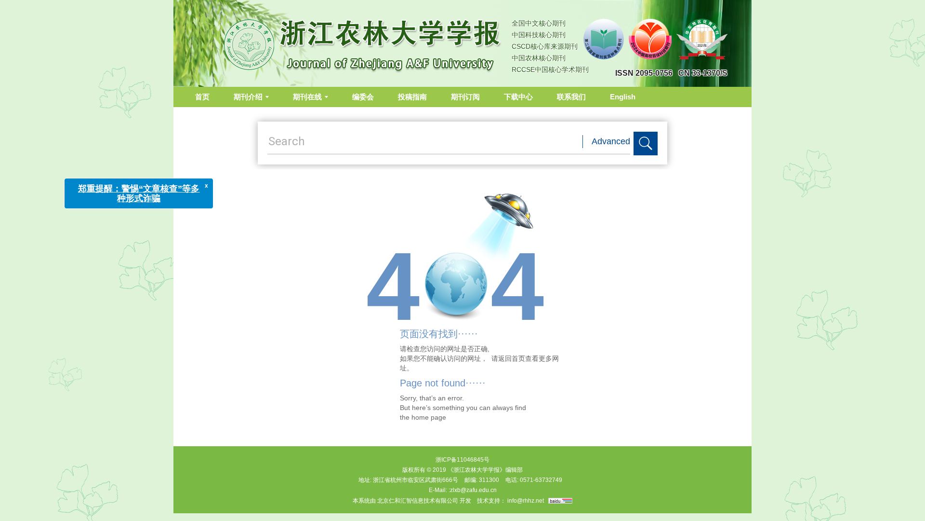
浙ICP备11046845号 (462, 459)
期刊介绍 (248, 97)
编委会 (363, 97)
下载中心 (518, 97)
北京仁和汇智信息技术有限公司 (417, 500)
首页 (202, 97)
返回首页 (511, 358)
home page (428, 417)
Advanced (611, 141)
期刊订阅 (465, 97)
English (622, 97)
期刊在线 (307, 97)
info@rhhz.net (525, 500)
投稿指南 (412, 97)
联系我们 (571, 97)
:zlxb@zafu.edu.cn (473, 490)
